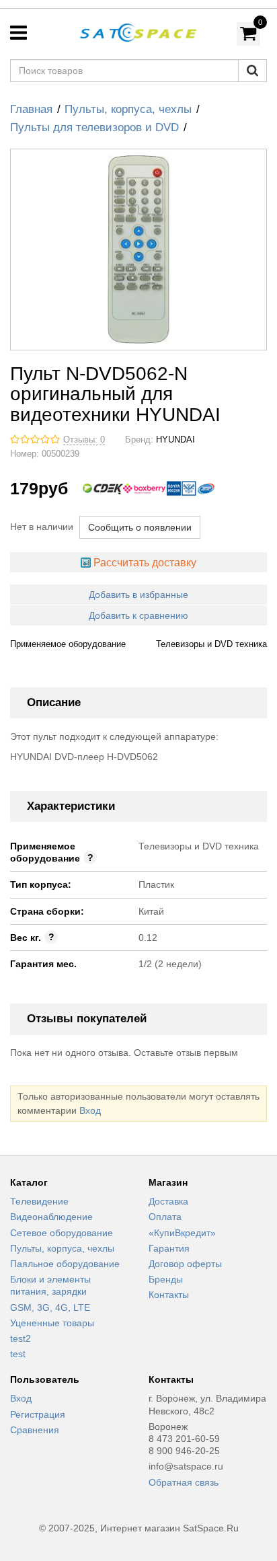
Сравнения (34, 1429)
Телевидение (39, 1201)
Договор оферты (185, 1263)
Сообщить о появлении (140, 527)
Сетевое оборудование (61, 1232)
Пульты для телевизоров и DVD (94, 127)
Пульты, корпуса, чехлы (128, 109)
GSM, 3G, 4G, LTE (50, 1307)
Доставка (168, 1201)
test (18, 1353)
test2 (20, 1338)
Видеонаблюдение (51, 1216)
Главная (31, 109)
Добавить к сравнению (138, 615)
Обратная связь (184, 1482)
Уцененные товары (52, 1323)
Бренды (166, 1279)
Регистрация (37, 1414)
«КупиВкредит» (182, 1232)
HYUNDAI (175, 440)
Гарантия (169, 1248)
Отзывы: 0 (84, 440)
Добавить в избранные (138, 594)
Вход (90, 1110)
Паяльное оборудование (65, 1263)
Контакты (169, 1294)
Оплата (165, 1216)
